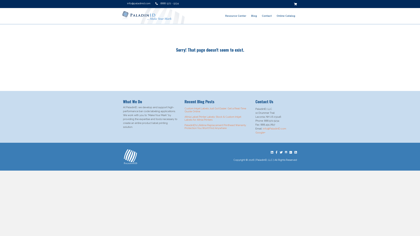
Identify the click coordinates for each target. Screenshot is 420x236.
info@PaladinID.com (274, 128)
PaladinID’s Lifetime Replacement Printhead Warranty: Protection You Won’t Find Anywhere (215, 127)
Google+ (260, 132)
